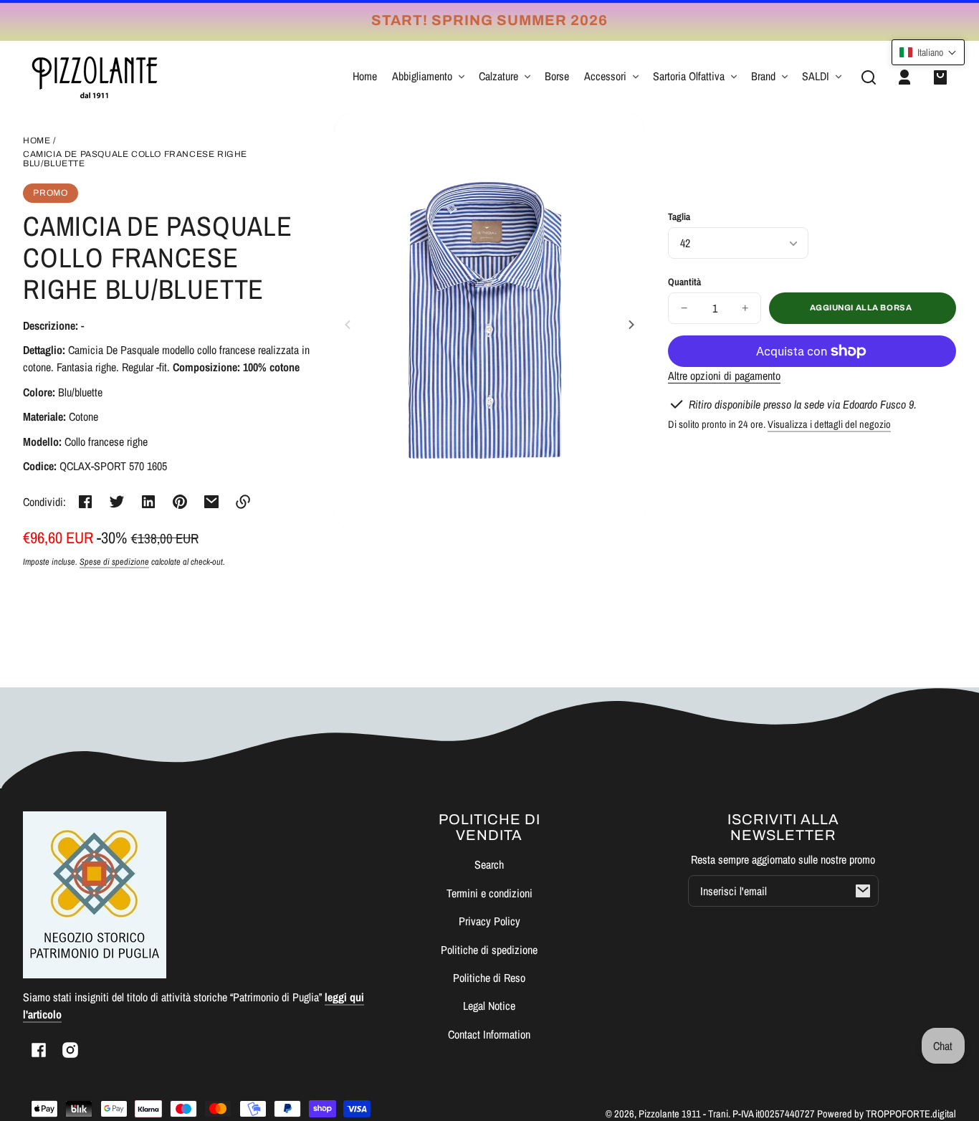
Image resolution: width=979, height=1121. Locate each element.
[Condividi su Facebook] (85, 501)
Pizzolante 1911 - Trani (683, 1113)
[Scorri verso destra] (629, 324)
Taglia (679, 216)
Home (36, 141)
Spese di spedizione (114, 561)
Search (489, 864)
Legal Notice (489, 1005)
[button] (868, 77)
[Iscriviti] (863, 891)
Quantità (684, 281)
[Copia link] (243, 501)
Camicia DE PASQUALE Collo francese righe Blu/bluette (135, 159)
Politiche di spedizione (489, 950)
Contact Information (489, 1034)
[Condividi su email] (211, 501)
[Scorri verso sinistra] (350, 324)
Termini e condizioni (489, 893)
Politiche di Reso (489, 978)
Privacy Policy (489, 921)
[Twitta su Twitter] (117, 501)
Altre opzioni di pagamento (724, 375)
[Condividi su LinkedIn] (148, 501)
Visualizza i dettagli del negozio (829, 424)
